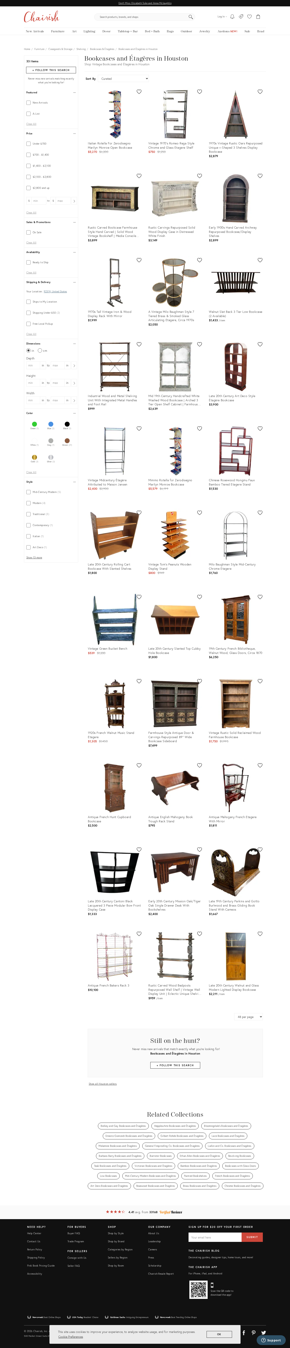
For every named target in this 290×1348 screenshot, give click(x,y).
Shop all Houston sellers (103, 1083)
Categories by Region (120, 1249)
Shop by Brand (116, 1241)
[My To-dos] (232, 17)
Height (31, 376)
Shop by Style (116, 1233)
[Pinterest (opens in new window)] (253, 1332)
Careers (152, 1249)
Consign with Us (77, 1257)
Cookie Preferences (70, 1337)
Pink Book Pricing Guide (41, 1265)
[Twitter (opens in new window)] (263, 1332)
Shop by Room (116, 1265)
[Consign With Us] (241, 17)
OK (219, 1334)
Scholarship (154, 1265)
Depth (30, 358)
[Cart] (258, 17)
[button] (249, 17)
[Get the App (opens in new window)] (198, 1290)
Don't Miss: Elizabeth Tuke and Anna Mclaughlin (144, 3)
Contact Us (33, 1241)
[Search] (191, 17)
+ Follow (50, 70)
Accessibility (34, 1273)
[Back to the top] (281, 1325)
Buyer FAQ (74, 1233)
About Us (153, 1233)
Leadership (154, 1241)
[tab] (51, 102)
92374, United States (55, 291)
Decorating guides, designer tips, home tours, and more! (221, 1257)
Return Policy (34, 1249)
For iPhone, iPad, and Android (205, 1273)
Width (30, 393)
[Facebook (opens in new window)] (243, 1332)
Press (151, 1257)
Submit (252, 1237)
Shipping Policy (36, 1257)
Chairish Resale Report (161, 1273)
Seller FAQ (74, 1265)
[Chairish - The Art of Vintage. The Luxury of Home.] (41, 17)
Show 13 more (34, 557)
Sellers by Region (117, 1257)
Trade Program (76, 1241)
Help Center (34, 1233)
